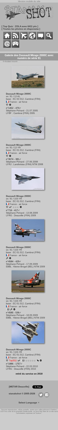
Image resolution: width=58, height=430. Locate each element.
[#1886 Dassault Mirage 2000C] (29, 345)
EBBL (8, 266)
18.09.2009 (32, 315)
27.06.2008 (32, 161)
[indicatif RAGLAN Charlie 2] (19, 360)
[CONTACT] (7, 47)
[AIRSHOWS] (32, 38)
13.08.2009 (32, 213)
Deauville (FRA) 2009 (25, 215)
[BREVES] (15, 38)
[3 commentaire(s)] (8, 309)
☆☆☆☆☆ (30, 360)
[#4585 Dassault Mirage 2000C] (29, 294)
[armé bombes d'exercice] (38, 360)
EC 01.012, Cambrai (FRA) (26, 150)
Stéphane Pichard (15, 110)
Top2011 (13, 360)
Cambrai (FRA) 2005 (24, 113)
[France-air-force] (7, 102)
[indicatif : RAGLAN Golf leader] (10, 207)
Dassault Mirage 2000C (18, 93)
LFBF (9, 113)
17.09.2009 (32, 264)
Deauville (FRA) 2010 (25, 369)
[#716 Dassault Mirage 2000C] (29, 191)
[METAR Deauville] (19, 386)
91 (11, 96)
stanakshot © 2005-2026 (22, 393)
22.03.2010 (32, 366)
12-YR (17, 147)
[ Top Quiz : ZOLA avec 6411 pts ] (20, 26)
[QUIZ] (15, 47)
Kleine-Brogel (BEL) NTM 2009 (29, 266)
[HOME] (7, 38)
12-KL (17, 96)
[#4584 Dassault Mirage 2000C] (29, 242)
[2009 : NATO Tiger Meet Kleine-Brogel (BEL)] (7, 258)
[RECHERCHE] (49, 38)
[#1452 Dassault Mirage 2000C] (29, 89)
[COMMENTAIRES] (40, 38)
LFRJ (8, 164)
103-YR (18, 198)
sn (7, 96)
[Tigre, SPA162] (7, 207)
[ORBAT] (24, 38)
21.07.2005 (32, 110)
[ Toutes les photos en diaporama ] (21, 29)
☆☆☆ (16, 207)
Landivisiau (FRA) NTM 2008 (28, 164)
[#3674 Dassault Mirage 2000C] (29, 140)
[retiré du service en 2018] (10, 105)
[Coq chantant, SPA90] (7, 105)
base (8, 99)
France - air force (18, 102)
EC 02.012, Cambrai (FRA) (26, 99)
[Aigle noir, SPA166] (7, 156)
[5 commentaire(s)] (23, 360)
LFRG (9, 215)
